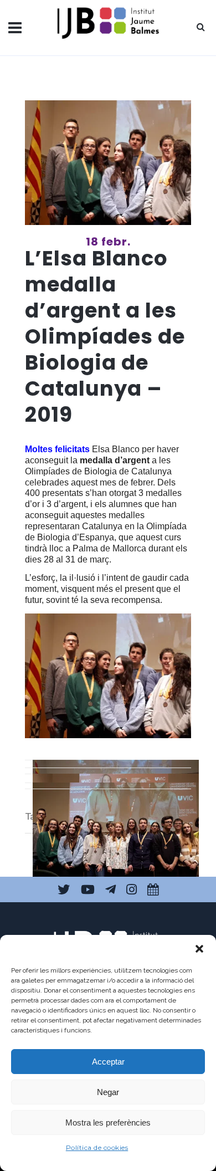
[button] (199, 948)
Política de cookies (97, 1147)
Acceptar (108, 1061)
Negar (108, 1092)
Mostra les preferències (108, 1122)
